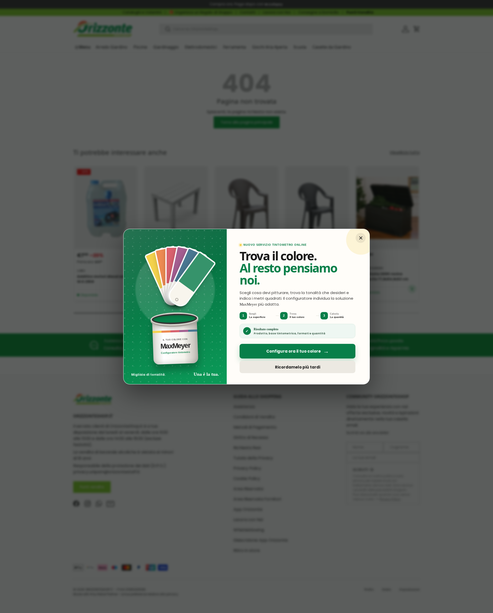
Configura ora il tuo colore (297, 351)
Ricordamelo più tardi (297, 367)
